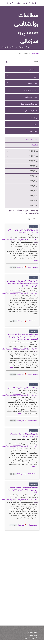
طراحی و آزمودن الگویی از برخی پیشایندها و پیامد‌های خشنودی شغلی (24, 435)
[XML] (22, 213)
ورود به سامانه (21, 2)
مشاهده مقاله (33, 267)
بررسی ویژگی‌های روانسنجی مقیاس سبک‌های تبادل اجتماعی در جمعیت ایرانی (23, 231)
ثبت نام (9, 2)
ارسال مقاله (33, 117)
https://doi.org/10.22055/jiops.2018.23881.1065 (20, 239)
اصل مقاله (17, 267)
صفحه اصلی (35, 53)
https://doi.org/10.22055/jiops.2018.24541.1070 (20, 445)
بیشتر (36, 259)
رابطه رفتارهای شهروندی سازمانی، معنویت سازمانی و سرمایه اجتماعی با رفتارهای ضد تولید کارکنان (22, 489)
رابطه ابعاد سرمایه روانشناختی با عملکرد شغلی (23, 387)
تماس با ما (33, 131)
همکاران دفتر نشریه (31, 96)
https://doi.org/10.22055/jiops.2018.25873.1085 (20, 348)
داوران (35, 124)
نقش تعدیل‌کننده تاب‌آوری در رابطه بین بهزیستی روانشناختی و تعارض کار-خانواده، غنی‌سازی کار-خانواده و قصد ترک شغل (22, 283)
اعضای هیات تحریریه (31, 90)
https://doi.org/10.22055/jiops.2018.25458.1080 (20, 292)
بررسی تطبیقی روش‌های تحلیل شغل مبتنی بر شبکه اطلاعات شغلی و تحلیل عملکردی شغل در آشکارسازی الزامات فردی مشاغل (22, 336)
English (32, 2)
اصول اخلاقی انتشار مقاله (28, 103)
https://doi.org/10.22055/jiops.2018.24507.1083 (20, 499)
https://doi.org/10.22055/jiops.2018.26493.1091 (20, 394)
